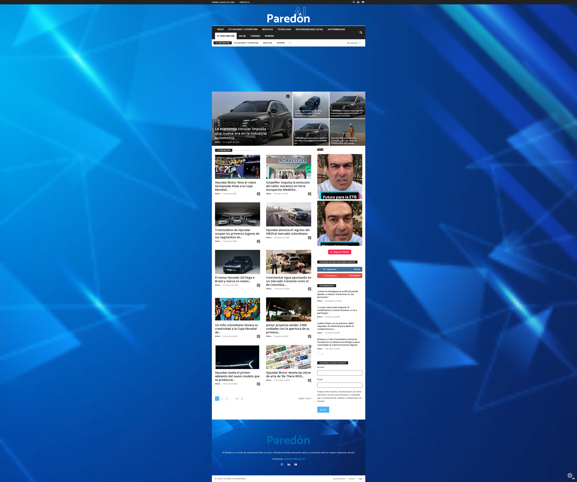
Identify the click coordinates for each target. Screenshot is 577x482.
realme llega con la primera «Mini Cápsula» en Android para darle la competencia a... (335, 326)
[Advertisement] (288, 69)
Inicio (220, 29)
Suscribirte (354, 275)
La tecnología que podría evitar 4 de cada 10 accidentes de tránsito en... (311, 140)
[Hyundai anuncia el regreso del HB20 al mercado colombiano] (288, 214)
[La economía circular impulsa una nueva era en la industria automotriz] (252, 119)
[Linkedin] (358, 2)
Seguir (357, 269)
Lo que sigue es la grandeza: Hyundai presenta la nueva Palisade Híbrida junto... (308, 113)
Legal (360, 478)
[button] (360, 32)
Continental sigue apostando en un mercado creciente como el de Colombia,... (288, 281)
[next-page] (322, 353)
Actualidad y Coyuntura (243, 29)
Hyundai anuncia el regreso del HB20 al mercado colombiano (288, 232)
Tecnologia (284, 29)
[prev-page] (318, 353)
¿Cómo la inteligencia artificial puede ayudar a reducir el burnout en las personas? (337, 294)
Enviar (323, 409)
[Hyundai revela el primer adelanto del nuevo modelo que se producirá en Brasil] (237, 357)
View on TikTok (341, 252)
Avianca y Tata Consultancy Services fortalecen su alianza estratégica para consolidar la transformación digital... (338, 342)
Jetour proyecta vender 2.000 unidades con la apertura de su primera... (287, 328)
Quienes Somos (339, 478)
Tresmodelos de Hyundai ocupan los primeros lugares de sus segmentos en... (237, 233)
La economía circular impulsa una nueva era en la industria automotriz (241, 133)
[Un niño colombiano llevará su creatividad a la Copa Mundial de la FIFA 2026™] (237, 309)
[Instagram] (354, 2)
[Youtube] (363, 2)
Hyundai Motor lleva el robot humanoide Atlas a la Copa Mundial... (235, 186)
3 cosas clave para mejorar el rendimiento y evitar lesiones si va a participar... (337, 310)
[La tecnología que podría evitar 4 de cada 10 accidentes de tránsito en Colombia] (311, 132)
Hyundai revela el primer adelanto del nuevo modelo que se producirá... (237, 376)
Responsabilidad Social (309, 29)
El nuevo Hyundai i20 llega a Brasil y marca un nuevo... (234, 279)
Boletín (352, 478)
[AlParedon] (288, 14)
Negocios (267, 29)
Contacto (244, 2)
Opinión (269, 35)
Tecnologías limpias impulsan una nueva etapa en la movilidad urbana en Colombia (347, 113)
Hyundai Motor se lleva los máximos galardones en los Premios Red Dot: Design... (344, 140)
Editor (217, 142)
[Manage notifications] (570, 475)
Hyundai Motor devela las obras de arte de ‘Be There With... (288, 374)
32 (237, 398)
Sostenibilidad (336, 29)
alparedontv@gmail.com (294, 459)
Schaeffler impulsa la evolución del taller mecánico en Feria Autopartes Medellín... (288, 186)
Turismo (255, 35)
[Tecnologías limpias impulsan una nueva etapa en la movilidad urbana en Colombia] (347, 105)
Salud (242, 35)
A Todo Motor (225, 35)
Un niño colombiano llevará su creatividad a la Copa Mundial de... (236, 328)
